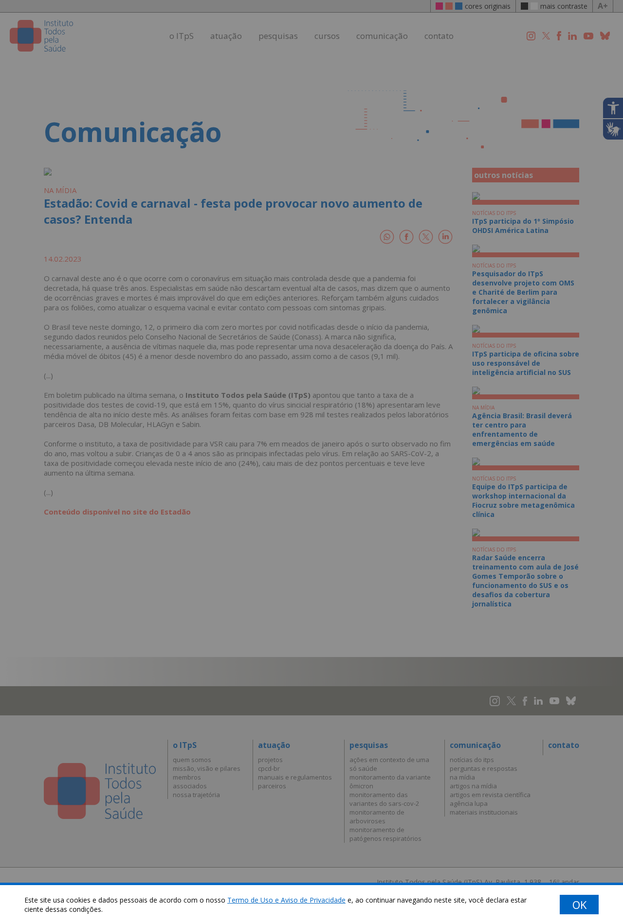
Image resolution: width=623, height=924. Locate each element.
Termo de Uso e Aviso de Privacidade (286, 900)
